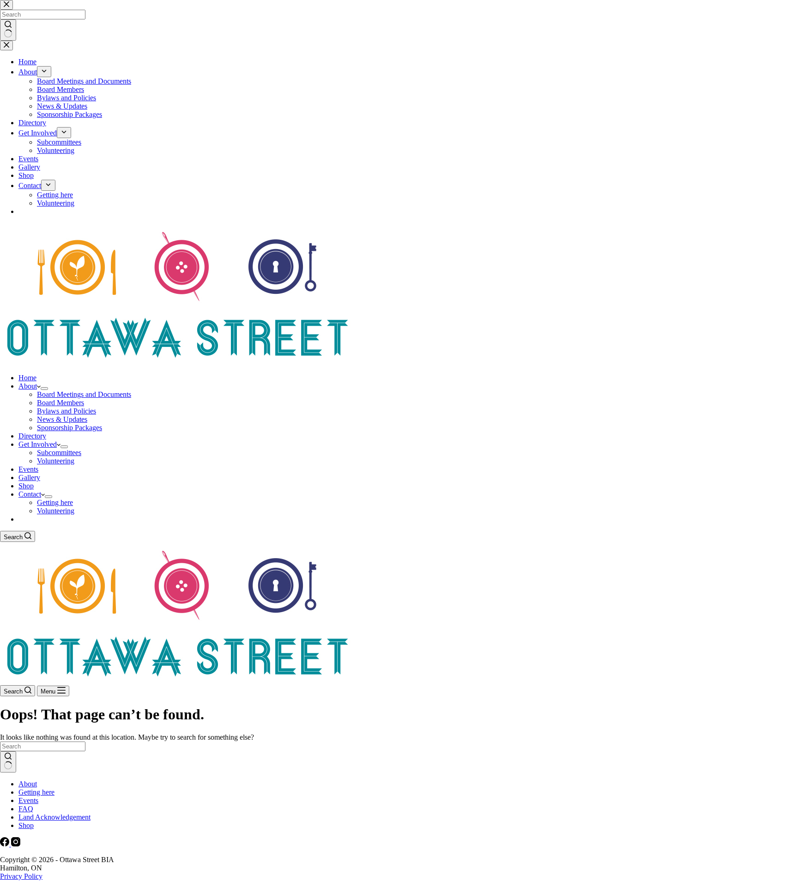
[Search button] (8, 761)
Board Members (60, 403)
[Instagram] (15, 844)
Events (28, 469)
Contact (29, 494)
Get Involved (37, 444)
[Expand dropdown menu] (44, 388)
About (27, 386)
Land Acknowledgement (54, 817)
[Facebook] (5, 844)
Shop (26, 486)
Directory (32, 436)
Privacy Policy (21, 876)
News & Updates (62, 419)
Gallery (29, 477)
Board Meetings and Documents (84, 394)
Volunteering (55, 461)
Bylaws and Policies (66, 411)
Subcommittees (59, 452)
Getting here (55, 502)
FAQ (25, 809)
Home (27, 378)
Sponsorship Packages (69, 428)
